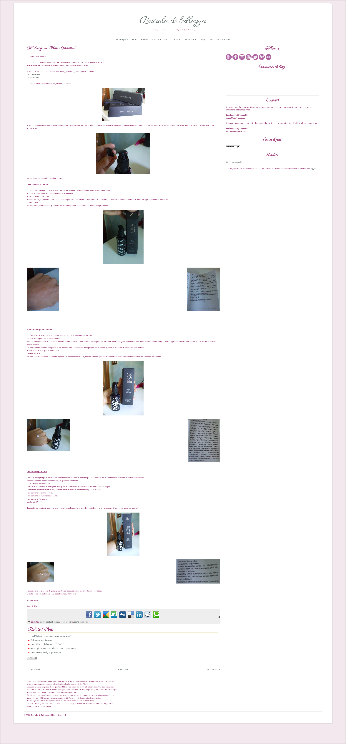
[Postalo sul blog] (30, 658)
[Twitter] (255, 56)
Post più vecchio (212, 669)
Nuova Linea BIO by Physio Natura (46, 652)
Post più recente (34, 669)
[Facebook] (235, 56)
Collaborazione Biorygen (41, 640)
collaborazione (66, 622)
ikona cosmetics (81, 622)
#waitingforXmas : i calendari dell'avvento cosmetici (53, 648)
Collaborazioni (159, 39)
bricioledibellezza (52, 622)
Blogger (312, 168)
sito (40, 594)
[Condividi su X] (33, 658)
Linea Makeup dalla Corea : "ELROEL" (47, 644)
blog (42, 622)
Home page (122, 39)
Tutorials (176, 39)
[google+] (229, 56)
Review (144, 39)
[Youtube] (249, 56)
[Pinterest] (262, 56)
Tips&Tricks (207, 39)
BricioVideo (223, 39)
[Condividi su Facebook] (35, 658)
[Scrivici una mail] (268, 56)
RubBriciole (191, 39)
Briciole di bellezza (173, 20)
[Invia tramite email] (28, 658)
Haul (134, 39)
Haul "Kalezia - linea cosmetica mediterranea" (51, 636)
